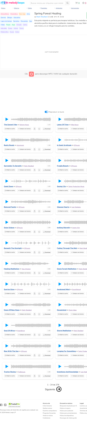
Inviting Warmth (63, 228)
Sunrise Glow (9, 289)
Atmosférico (5, 14)
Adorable (4, 28)
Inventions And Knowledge (67, 372)
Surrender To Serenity (13, 166)
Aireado (19, 25)
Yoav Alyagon (26, 269)
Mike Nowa (74, 125)
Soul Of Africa (9, 331)
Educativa (17, 17)
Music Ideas (73, 310)
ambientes (59, 8)
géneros (16, 8)
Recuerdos (24, 21)
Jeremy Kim (76, 228)
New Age (22, 14)
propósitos (44, 8)
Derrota (3, 17)
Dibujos (9, 17)
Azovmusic (20, 145)
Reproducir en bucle (56, 112)
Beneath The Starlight (13, 248)
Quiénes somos (47, 408)
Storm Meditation (64, 331)
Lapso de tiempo (6, 21)
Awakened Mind (63, 289)
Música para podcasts (66, 411)
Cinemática (14, 14)
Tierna (21, 28)
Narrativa (16, 21)
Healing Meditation (11, 269)
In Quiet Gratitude (64, 145)
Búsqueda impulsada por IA (68, 406)
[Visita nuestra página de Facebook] (1, 405)
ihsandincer (21, 331)
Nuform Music (24, 125)
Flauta (8, 25)
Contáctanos (46, 418)
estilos (30, 8)
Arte (28, 14)
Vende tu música (48, 416)
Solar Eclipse (9, 228)
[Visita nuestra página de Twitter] (5, 405)
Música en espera (65, 408)
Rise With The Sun (11, 351)
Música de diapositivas (67, 416)
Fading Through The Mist (67, 248)
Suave (10, 28)
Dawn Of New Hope (11, 310)
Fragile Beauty (63, 166)
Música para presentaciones (68, 413)
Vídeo (3, 25)
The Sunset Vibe (10, 125)
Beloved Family (10, 207)
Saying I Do (61, 186)
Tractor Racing (10, 372)
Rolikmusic (21, 372)
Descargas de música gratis (68, 418)
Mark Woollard (42, 17)
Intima (16, 28)
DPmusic (77, 145)
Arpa (13, 25)
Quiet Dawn (8, 186)
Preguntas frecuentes (49, 413)
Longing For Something (66, 351)
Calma (25, 25)
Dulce (17, 32)
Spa (30, 21)
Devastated (61, 310)
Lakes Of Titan (63, 125)
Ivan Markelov (76, 207)
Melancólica (4, 32)
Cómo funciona (47, 406)
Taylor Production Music (76, 186)
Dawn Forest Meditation (66, 269)
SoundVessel (76, 289)
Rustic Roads (9, 145)
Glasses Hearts (63, 207)
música (3, 8)
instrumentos (75, 8)
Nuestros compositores (50, 411)
